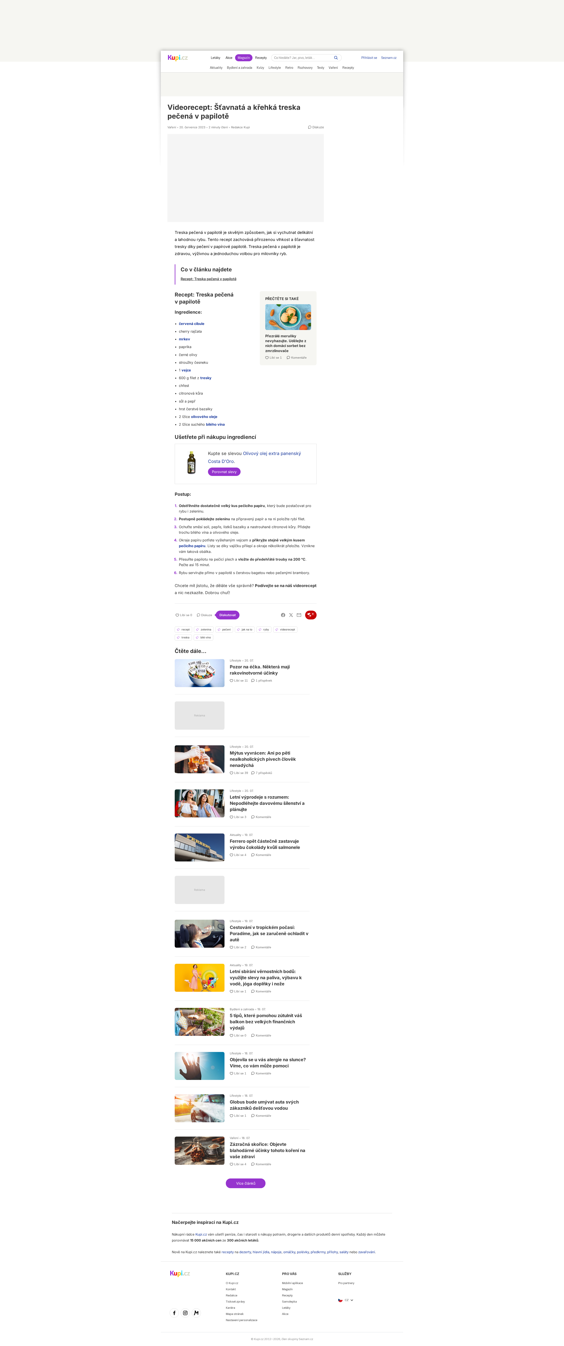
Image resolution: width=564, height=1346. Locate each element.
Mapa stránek (235, 1314)
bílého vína (215, 424)
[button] (245, 1183)
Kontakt (231, 1289)
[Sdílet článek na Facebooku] (283, 615)
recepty (228, 1252)
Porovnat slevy (224, 472)
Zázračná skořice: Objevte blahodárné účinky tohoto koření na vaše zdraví (242, 1149)
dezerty (245, 1252)
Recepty (261, 58)
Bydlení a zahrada (242, 1009)
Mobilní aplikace (292, 1283)
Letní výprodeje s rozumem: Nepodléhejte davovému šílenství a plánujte (242, 802)
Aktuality (235, 835)
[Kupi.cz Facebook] (174, 1313)
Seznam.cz (389, 58)
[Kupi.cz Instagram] (185, 1313)
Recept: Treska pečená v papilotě (208, 279)
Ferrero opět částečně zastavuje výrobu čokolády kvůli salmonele (242, 845)
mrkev (184, 339)
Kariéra (230, 1307)
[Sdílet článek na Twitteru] (291, 615)
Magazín (244, 58)
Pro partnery (346, 1283)
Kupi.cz (231, 1222)
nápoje (276, 1252)
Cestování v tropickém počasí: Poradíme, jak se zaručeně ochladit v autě (242, 932)
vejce (186, 370)
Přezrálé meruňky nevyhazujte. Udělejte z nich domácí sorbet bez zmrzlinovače (288, 326)
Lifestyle (235, 660)
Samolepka (289, 1301)
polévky (303, 1252)
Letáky (215, 58)
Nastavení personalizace (241, 1320)
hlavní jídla (261, 1252)
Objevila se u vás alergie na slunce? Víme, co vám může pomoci (242, 1064)
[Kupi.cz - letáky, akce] (177, 58)
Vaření (171, 127)
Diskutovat (227, 615)
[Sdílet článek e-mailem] (299, 615)
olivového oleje (204, 416)
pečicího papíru (192, 546)
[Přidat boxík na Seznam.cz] (311, 615)
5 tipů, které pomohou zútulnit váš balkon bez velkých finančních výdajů (242, 1021)
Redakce (231, 1295)
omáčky (289, 1252)
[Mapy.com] (196, 1313)
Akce (229, 58)
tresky (206, 378)
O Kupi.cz (232, 1283)
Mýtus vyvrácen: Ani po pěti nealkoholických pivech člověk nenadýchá (242, 758)
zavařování (366, 1252)
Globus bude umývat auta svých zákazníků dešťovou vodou (242, 1106)
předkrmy (318, 1252)
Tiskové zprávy (235, 1301)
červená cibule (191, 323)
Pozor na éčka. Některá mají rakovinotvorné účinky (242, 671)
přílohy (332, 1252)
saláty (344, 1252)
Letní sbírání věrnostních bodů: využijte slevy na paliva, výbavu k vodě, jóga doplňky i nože (242, 977)
